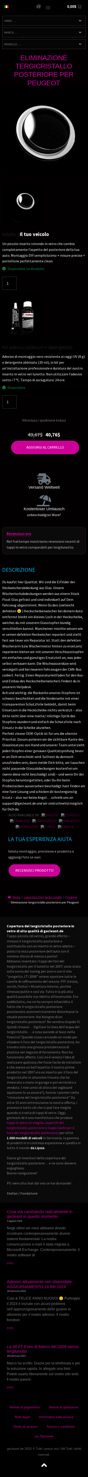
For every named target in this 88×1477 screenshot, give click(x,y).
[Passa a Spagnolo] (69, 821)
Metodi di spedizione (63, 1407)
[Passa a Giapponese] (44, 821)
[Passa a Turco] (48, 826)
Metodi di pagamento (25, 1407)
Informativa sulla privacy (56, 1417)
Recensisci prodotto (34, 870)
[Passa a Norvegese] (27, 826)
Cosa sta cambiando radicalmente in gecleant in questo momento (39, 1214)
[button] (48, 7)
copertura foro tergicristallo (43, 897)
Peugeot (71, 897)
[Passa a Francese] (20, 821)
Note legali (22, 1417)
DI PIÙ (10, 1263)
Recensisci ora (19, 533)
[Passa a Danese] (66, 826)
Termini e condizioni (60, 1426)
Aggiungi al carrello (45, 447)
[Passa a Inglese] (50, 815)
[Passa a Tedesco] (70, 815)
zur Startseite (44, 1436)
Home (17, 897)
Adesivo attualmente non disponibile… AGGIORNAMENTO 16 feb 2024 (41, 1284)
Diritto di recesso (25, 1426)
